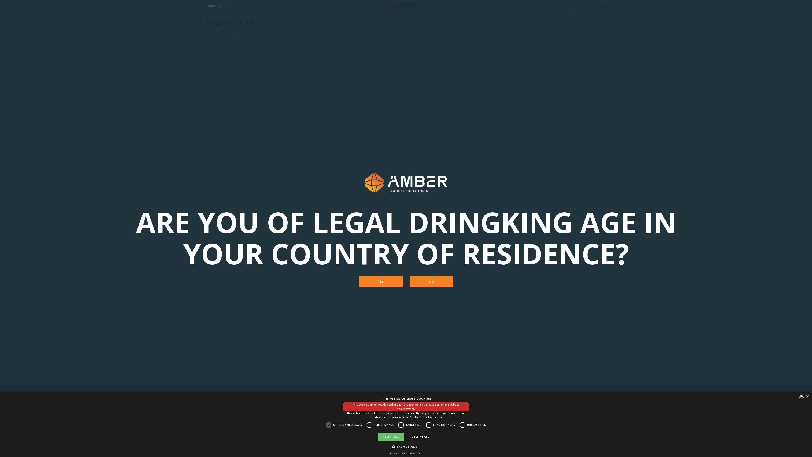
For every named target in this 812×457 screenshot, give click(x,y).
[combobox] (801, 397)
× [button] (807, 397)
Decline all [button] (420, 436)
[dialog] (406, 424)
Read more (435, 417)
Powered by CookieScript (406, 453)
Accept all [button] (391, 436)
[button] (406, 446)
